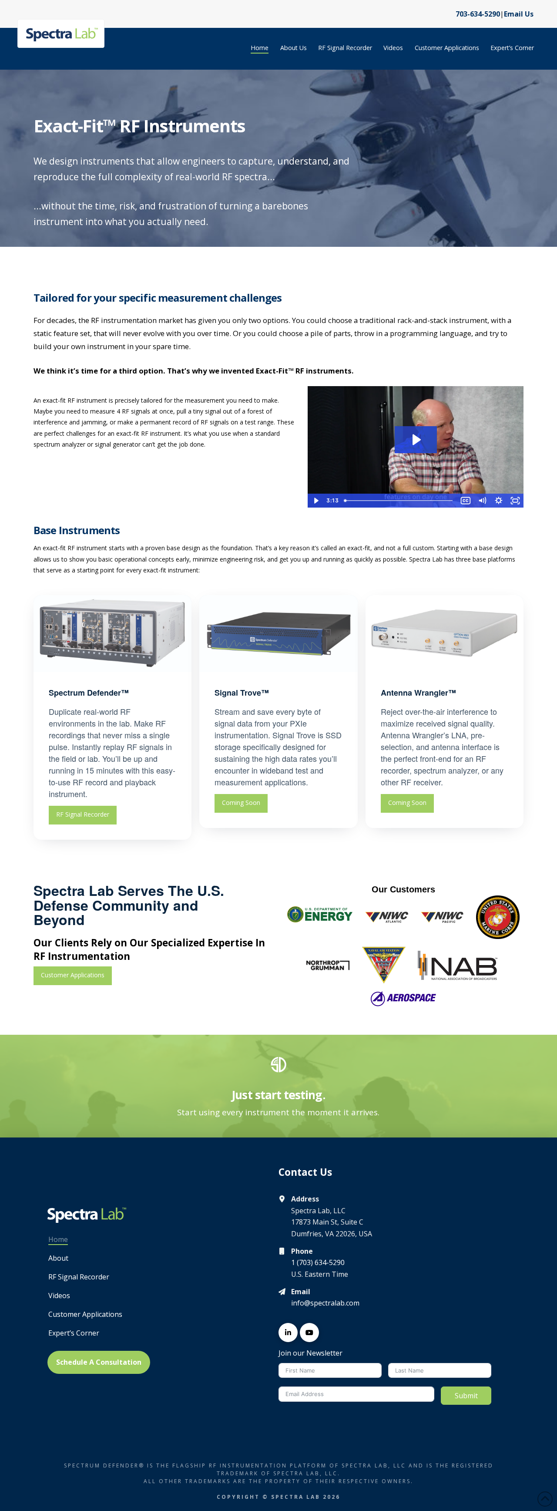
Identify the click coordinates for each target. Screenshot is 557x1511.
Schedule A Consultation (98, 1362)
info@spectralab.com (325, 1303)
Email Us (519, 14)
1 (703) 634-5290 (318, 1262)
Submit (466, 1395)
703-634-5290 (478, 14)
